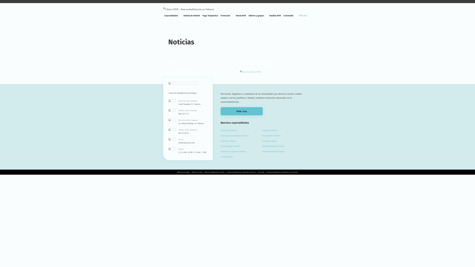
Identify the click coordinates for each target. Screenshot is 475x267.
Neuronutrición (227, 157)
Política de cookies (197, 172)
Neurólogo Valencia (228, 130)
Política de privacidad (183, 172)
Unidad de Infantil (191, 15)
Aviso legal (261, 172)
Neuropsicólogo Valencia (230, 146)
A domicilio (288, 15)
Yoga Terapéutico (210, 15)
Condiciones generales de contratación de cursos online (282, 172)
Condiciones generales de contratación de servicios (241, 172)
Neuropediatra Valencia (271, 136)
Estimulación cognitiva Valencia (233, 151)
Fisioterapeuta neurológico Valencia (235, 136)
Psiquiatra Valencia (269, 141)
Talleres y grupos (256, 15)
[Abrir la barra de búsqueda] (309, 24)
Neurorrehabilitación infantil (273, 151)
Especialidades (171, 15)
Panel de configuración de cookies (214, 172)
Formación (225, 15)
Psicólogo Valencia (228, 141)
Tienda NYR (241, 15)
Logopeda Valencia (269, 130)
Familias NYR (275, 15)
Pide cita (303, 15)
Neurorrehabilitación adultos (273, 146)
